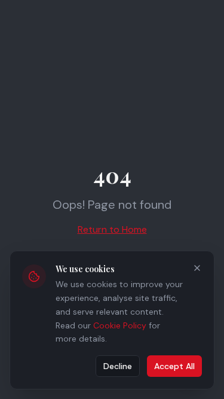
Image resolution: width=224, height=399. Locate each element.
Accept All (174, 366)
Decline (117, 366)
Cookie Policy (119, 325)
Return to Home (112, 229)
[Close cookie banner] (197, 268)
